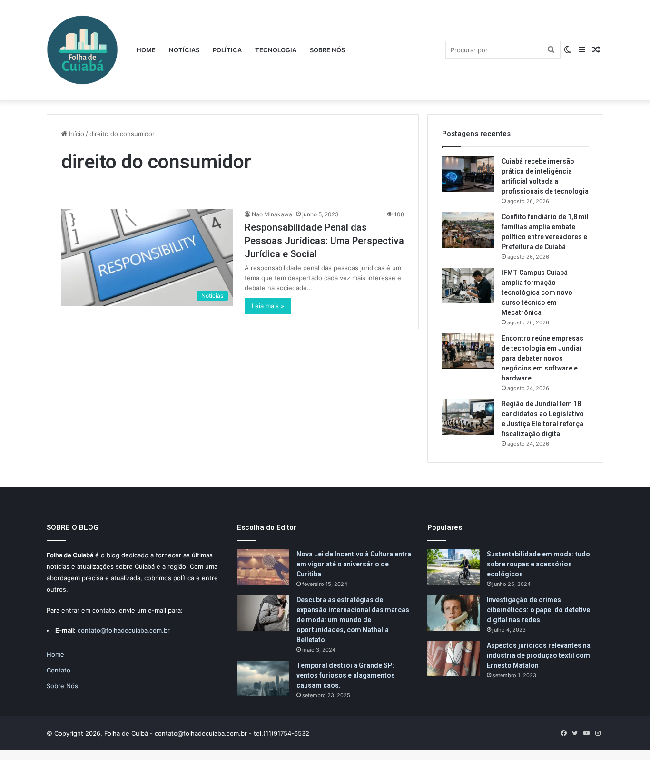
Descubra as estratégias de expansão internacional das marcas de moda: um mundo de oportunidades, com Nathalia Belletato (352, 619)
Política (227, 50)
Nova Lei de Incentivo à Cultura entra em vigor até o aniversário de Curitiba (353, 564)
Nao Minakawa (272, 214)
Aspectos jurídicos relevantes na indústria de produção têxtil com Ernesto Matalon (539, 655)
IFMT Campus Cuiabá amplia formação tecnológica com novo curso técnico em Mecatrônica (537, 292)
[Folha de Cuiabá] (82, 50)
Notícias (184, 50)
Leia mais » (268, 306)
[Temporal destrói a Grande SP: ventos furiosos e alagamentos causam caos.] (263, 678)
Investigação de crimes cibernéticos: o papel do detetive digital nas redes (538, 610)
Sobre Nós (327, 50)
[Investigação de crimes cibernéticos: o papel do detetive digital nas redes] (453, 613)
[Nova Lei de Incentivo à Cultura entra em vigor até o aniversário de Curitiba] (263, 567)
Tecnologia (275, 50)
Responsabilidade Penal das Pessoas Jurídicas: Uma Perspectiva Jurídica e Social (324, 241)
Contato (58, 670)
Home (146, 50)
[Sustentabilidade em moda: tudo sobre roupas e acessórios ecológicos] (453, 567)
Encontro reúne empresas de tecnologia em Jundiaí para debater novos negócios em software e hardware (542, 358)
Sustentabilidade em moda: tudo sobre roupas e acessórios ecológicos (538, 564)
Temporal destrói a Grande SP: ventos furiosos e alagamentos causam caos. (345, 675)
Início (75, 133)
